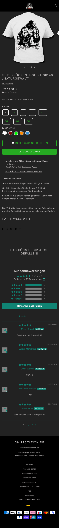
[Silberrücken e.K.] (29, 5)
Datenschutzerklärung (29, 486)
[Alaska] (27, 133)
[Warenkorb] (55, 5)
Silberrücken (8, 84)
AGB (29, 491)
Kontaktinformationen (29, 500)
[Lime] (16, 133)
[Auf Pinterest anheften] (11, 228)
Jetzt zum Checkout (29, 152)
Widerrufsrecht (29, 482)
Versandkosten (29, 469)
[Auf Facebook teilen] (3, 228)
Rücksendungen (30, 478)
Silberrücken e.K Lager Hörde (33, 161)
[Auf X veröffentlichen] (7, 228)
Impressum (29, 495)
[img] (25, 325)
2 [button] (28, 425)
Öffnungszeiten (29, 473)
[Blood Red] (10, 133)
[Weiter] (34, 67)
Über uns (29, 464)
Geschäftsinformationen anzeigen (23, 171)
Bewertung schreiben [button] (29, 305)
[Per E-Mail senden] (15, 228)
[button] (20, 228)
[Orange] (21, 133)
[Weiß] (4, 133)
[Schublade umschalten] (3, 6)
